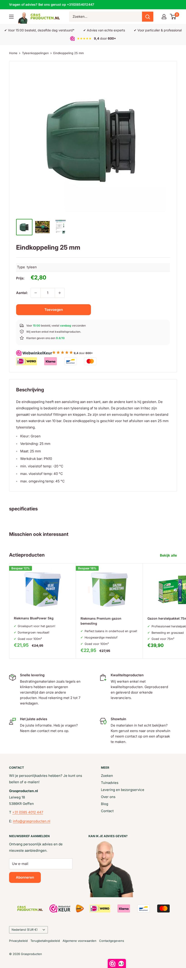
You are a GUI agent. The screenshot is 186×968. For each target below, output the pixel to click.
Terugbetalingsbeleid (45, 941)
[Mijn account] (164, 16)
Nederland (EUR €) (25, 929)
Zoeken (107, 775)
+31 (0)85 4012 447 (27, 812)
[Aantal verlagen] (35, 293)
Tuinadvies (109, 782)
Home (13, 53)
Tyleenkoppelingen (35, 53)
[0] (173, 16)
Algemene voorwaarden (79, 941)
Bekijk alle (169, 555)
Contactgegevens (111, 941)
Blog (104, 804)
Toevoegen (53, 309)
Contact (107, 811)
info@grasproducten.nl (31, 821)
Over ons (108, 797)
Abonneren (25, 877)
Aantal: (22, 293)
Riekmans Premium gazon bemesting (101, 620)
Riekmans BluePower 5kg (34, 618)
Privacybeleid (18, 941)
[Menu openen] (11, 16)
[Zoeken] (147, 17)
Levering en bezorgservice (122, 790)
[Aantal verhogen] (59, 293)
